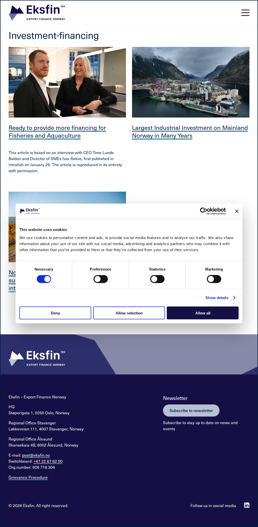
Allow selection (129, 313)
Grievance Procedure (28, 477)
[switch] (100, 279)
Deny (55, 313)
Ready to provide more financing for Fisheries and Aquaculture (57, 131)
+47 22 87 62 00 (48, 461)
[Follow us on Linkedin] (246, 505)
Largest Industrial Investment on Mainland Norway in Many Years (190, 131)
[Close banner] (237, 211)
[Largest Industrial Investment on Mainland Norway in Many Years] (190, 82)
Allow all (202, 313)
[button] (37, 13)
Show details (216, 298)
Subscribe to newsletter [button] (191, 410)
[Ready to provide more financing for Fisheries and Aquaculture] (67, 82)
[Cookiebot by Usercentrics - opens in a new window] (204, 211)
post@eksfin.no (36, 455)
